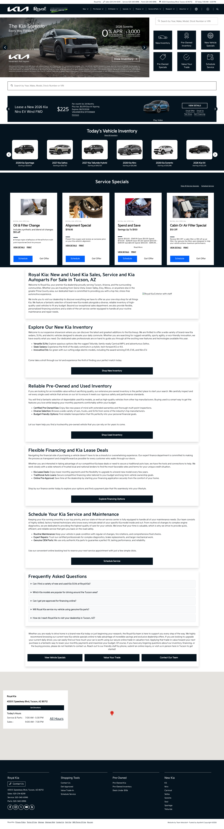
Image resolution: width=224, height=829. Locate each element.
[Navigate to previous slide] (2, 47)
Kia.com (90, 822)
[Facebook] (10, 807)
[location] (160, 2)
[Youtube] (26, 807)
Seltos (167, 794)
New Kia (169, 777)
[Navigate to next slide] (147, 47)
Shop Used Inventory (112, 435)
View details (194, 106)
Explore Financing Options (112, 499)
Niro (166, 787)
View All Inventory (111, 135)
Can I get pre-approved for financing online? (54, 601)
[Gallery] (74, 47)
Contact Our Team (169, 657)
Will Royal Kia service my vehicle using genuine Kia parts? (61, 609)
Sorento (167, 798)
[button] (112, 713)
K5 (165, 783)
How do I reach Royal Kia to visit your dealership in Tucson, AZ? (64, 618)
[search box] (187, 21)
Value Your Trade (112, 657)
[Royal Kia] (29, 9)
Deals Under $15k (120, 790)
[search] (217, 9)
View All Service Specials (190, 186)
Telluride (168, 809)
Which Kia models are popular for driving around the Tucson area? (65, 592)
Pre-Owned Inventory (122, 787)
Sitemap (41, 822)
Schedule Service (207, 186)
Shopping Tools (70, 777)
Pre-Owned (120, 777)
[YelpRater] (31, 807)
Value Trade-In (67, 790)
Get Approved (67, 787)
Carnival (168, 790)
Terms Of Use (32, 822)
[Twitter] (21, 807)
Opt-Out (68, 822)
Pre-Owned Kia (119, 783)
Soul (166, 802)
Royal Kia (11, 822)
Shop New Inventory (112, 371)
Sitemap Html (50, 822)
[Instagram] (15, 807)
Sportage (168, 805)
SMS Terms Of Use (79, 822)
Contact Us (18, 784)
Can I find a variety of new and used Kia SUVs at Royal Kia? (61, 584)
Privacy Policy (20, 822)
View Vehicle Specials (55, 657)
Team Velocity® (182, 823)
